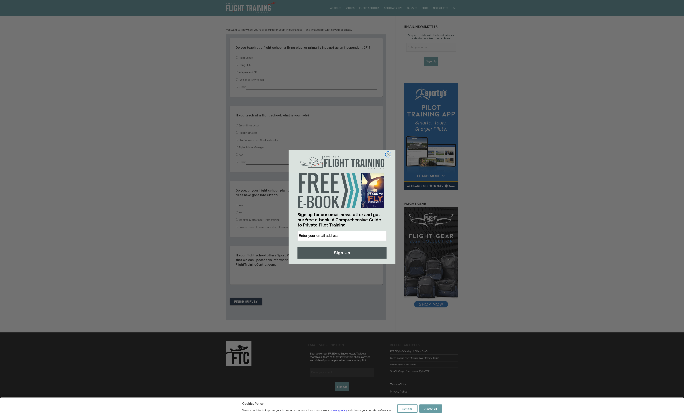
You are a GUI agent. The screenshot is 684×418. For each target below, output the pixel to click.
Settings (407, 408)
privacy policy (338, 410)
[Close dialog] (388, 154)
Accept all (430, 408)
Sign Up (342, 252)
